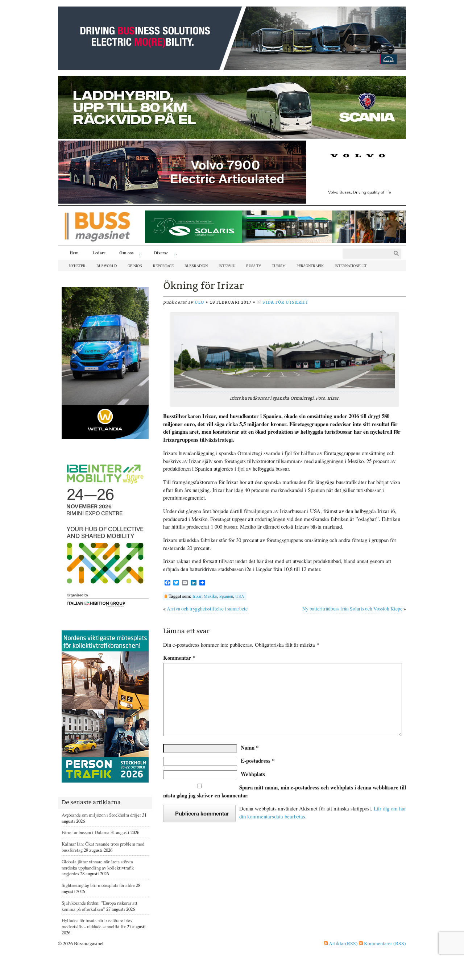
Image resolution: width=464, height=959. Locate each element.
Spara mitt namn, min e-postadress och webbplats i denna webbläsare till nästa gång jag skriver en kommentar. (284, 791)
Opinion (135, 265)
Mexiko (210, 596)
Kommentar (179, 658)
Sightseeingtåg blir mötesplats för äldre (98, 885)
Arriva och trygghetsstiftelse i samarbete (207, 608)
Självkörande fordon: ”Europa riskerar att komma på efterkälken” (99, 906)
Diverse (158, 254)
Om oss (124, 254)
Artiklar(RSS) (343, 943)
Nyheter (77, 265)
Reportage (163, 265)
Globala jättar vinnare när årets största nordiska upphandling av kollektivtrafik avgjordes (98, 867)
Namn (249, 747)
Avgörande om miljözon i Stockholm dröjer (101, 815)
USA (239, 596)
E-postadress (257, 760)
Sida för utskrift (285, 302)
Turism (279, 265)
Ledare (99, 253)
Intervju (227, 265)
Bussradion (196, 265)
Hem (74, 253)
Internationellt (350, 265)
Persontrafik (310, 265)
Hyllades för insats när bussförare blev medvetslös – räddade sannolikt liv (97, 923)
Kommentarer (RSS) (384, 943)
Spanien (226, 596)
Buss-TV (253, 265)
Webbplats (253, 774)
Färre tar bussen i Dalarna (85, 832)
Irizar (197, 596)
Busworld (106, 265)
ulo (199, 302)
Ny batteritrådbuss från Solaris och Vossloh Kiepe (352, 608)
